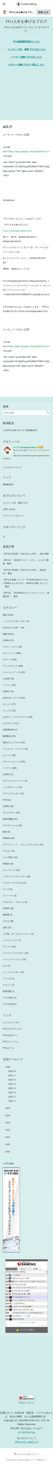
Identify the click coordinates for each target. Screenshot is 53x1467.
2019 (8, 1151)
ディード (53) (9, 946)
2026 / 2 (12, 1097)
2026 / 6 (12, 1080)
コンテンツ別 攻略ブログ (15, 503)
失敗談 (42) (8, 863)
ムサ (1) (6, 966)
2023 (8, 1122)
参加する (44, 1325)
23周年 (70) (8, 691)
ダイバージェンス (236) (14, 761)
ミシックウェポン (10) (13, 972)
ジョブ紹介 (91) (10, 857)
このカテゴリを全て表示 (26, 1322)
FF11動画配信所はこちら (26, 41)
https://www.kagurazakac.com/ (17, 231)
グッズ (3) (7, 889)
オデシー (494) (10, 659)
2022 (8, 1130)
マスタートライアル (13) (14, 883)
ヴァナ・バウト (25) (12, 647)
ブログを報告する (38, 1460)
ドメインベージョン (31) (14, 959)
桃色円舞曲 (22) (10, 819)
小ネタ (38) (8, 921)
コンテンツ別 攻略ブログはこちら (26, 49)
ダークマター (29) (11, 812)
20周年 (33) (8, 908)
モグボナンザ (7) (11, 723)
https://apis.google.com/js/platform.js (27, 151)
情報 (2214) (8, 634)
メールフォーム (26, 1432)
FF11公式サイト (10, 1035)
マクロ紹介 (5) (10, 997)
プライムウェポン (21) (13, 793)
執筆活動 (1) (8, 991)
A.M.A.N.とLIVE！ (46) (13, 627)
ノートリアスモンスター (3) (16, 621)
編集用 (7, 126)
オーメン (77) (9, 704)
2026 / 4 (12, 1088)
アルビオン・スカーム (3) (15, 902)
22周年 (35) (8, 806)
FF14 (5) (7, 800)
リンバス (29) (9, 710)
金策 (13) (7, 927)
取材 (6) (6, 832)
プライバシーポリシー (13, 515)
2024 (8, 1115)
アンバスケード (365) (13, 666)
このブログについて (12, 467)
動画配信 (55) (9, 736)
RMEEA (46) (9, 838)
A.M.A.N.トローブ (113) (14, 698)
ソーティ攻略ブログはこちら (26, 57)
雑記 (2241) (8, 615)
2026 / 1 (12, 1101)
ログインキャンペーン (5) (15, 781)
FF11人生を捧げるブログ (26, 21)
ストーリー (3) (10, 895)
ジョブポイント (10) (12, 787)
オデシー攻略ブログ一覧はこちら (26, 64)
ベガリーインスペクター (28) (16, 876)
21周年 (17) (8, 774)
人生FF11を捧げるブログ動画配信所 (20, 430)
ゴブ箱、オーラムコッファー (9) (18, 934)
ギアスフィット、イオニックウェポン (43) (23, 844)
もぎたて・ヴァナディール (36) (18, 717)
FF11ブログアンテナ (12, 1029)
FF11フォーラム (10, 1041)
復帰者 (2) (7, 914)
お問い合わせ (9, 509)
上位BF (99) (8, 678)
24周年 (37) (8, 640)
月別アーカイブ (13, 1059)
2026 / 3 (12, 1092)
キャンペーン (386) (12, 653)
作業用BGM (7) (10, 729)
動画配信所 (8, 484)
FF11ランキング (26, 1402)
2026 (8, 1067)
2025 (8, 1108)
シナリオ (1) (8, 978)
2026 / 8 (12, 1071)
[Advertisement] (26, 93)
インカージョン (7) (12, 940)
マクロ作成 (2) (10, 1004)
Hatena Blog (23, 1460)
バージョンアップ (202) (14, 672)
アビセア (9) (8, 851)
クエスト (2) (8, 985)
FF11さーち (8, 1048)
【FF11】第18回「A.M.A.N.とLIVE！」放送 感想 (26, 554)
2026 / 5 (12, 1084)
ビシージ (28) (9, 755)
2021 (8, 1137)
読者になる (43, 12)
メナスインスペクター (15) (15, 953)
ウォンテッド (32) (11, 870)
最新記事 (8, 546)
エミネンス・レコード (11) (15, 749)
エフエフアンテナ (11, 1022)
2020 (8, 1144)
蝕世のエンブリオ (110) (14, 742)
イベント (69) (9, 685)
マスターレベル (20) (12, 825)
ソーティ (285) (10, 768)
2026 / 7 (12, 1075)
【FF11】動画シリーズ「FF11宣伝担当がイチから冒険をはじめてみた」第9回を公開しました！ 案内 (25, 583)
